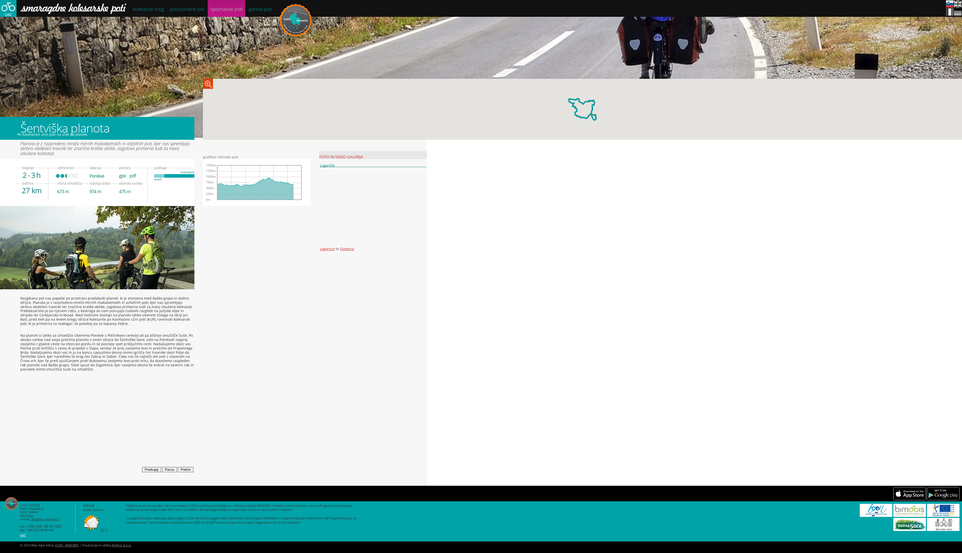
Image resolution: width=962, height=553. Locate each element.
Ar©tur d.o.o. (121, 545)
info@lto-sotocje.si (45, 519)
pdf (133, 175)
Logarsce (327, 248)
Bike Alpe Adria (295, 20)
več (23, 534)
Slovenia (347, 248)
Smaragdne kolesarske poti (63, 8)
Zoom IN (208, 84)
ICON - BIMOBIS (67, 545)
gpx (122, 175)
